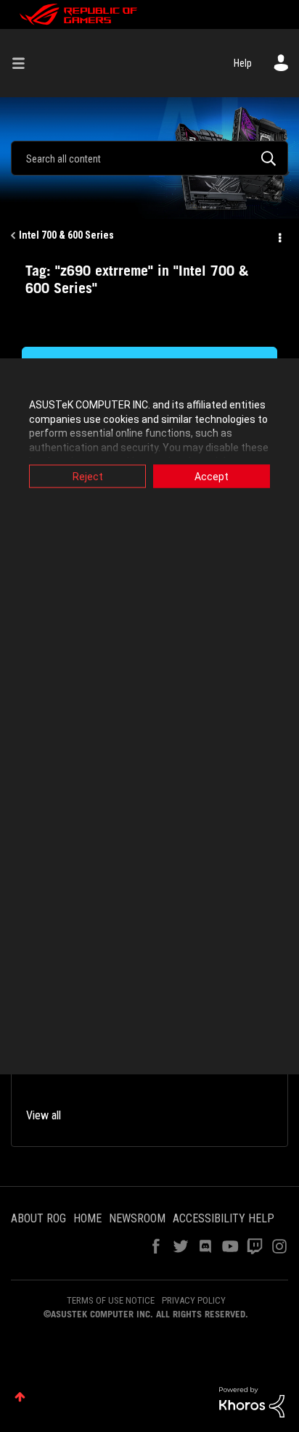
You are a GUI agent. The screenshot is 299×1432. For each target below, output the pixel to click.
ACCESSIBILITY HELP (223, 1218)
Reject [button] (88, 476)
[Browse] (24, 63)
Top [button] (20, 1397)
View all (43, 1115)
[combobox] (149, 158)
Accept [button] (211, 476)
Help (243, 63)
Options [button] (278, 236)
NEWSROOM (137, 1218)
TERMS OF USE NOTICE (111, 1300)
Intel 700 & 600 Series (66, 235)
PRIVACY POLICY (194, 1300)
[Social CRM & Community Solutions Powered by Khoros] (251, 1401)
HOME (87, 1218)
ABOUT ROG (38, 1218)
